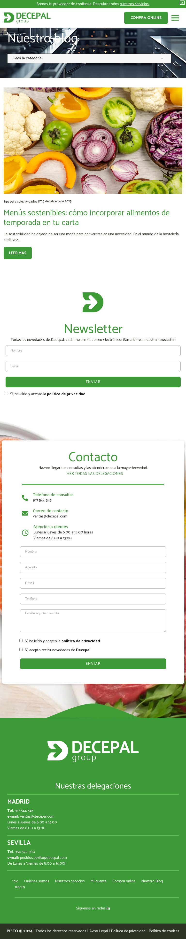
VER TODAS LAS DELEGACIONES (94, 473)
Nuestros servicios (70, 881)
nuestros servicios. (134, 4)
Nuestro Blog (152, 881)
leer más (17, 253)
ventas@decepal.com (50, 516)
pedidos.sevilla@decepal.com (43, 857)
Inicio (14, 881)
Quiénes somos (36, 881)
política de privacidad (66, 394)
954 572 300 (25, 852)
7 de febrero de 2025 (57, 201)
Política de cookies (164, 931)
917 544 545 (42, 500)
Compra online (146, 18)
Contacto (17, 887)
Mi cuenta (99, 881)
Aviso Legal (98, 931)
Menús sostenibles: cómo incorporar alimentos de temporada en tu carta (87, 218)
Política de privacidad (128, 931)
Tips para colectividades (20, 201)
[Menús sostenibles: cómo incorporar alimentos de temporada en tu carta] (93, 140)
